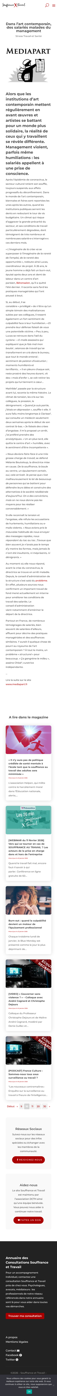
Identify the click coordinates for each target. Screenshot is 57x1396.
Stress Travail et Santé (28, 36)
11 (32, 1106)
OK (29, 1391)
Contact (11, 1350)
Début (11, 1106)
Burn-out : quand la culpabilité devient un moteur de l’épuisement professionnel (27, 924)
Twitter (10, 1359)
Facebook (12, 1355)
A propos (11, 1337)
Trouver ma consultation (25, 1316)
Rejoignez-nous (30, 1159)
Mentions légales (17, 1341)
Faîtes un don (30, 1220)
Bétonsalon (23, 283)
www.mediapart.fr (16, 684)
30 (44, 1106)
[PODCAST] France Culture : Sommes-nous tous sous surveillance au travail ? (25, 1074)
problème (41, 580)
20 (38, 1106)
